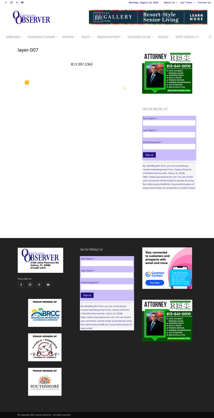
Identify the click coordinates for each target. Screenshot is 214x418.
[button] (210, 37)
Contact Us (204, 2)
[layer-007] (76, 69)
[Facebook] (5, 2)
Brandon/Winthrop (108, 37)
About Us (169, 2)
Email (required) (152, 142)
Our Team (186, 2)
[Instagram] (11, 2)
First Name (150, 118)
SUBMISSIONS (13, 37)
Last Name (150, 130)
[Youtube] (22, 2)
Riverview (68, 37)
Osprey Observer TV (186, 37)
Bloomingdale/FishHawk (41, 37)
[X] (16, 2)
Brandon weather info (167, 223)
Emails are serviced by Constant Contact (175, 187)
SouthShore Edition (138, 37)
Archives (163, 37)
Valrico (85, 37)
